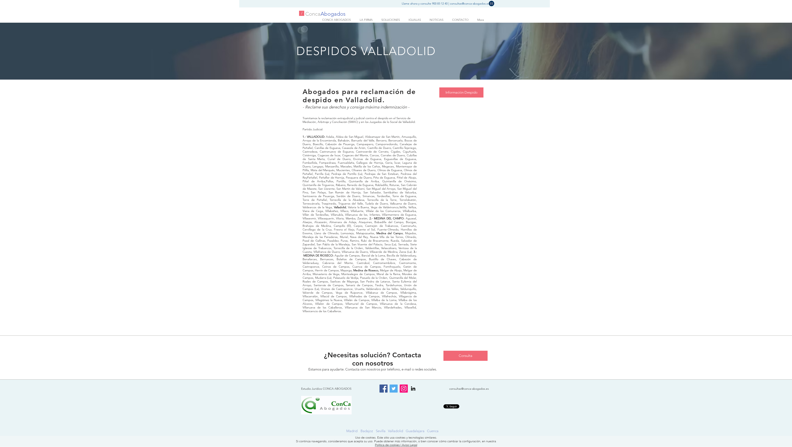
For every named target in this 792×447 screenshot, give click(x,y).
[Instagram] (404, 389)
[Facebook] (384, 389)
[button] (491, 3)
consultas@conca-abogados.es (469, 3)
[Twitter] (394, 389)
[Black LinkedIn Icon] (413, 388)
